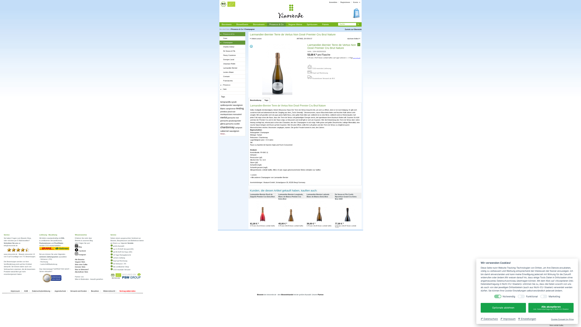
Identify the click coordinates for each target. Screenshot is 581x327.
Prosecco (226, 85)
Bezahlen (95, 291)
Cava (225, 38)
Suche (342, 24)
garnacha (229, 124)
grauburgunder (235, 121)
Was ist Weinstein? (82, 269)
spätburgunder (226, 105)
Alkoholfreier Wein (81, 272)
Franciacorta (228, 81)
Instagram (82, 255)
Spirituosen (312, 24)
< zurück (253, 175)
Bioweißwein (242, 24)
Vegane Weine (295, 24)
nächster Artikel (353, 39)
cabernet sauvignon (229, 131)
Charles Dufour (228, 47)
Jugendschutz (60, 291)
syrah (234, 102)
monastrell (237, 114)
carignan (238, 128)
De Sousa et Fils (229, 51)
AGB (26, 291)
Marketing (554, 296)
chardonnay (227, 127)
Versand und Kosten (78, 291)
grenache (224, 121)
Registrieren (345, 2)
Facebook (82, 251)
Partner (320, 295)
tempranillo (225, 102)
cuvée (237, 123)
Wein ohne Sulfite (81, 264)
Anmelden (333, 2)
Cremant (226, 76)
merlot (223, 117)
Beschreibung (255, 100)
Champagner (249, 29)
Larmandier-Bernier (230, 68)
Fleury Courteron (229, 55)
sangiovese (230, 109)
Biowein (260, 295)
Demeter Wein (80, 267)
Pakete (325, 24)
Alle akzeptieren (551, 307)
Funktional (532, 296)
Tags (266, 100)
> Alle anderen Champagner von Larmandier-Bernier (269, 177)
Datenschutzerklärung (41, 291)
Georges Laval (228, 59)
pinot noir (231, 112)
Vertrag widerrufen (127, 291)
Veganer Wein (80, 262)
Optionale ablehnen (503, 307)
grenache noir (233, 118)
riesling (240, 108)
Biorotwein (227, 24)
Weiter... (223, 134)
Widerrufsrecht (109, 291)
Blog (80, 247)
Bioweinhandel (287, 295)
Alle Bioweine (79, 259)
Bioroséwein (259, 24)
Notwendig (509, 296)
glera (222, 123)
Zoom (251, 46)
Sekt (224, 89)
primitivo (223, 112)
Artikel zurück (256, 39)
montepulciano (226, 114)
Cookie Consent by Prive (562, 319)
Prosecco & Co (276, 24)
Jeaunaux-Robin (229, 64)
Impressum (15, 291)
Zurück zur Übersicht (353, 29)
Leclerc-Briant (228, 72)
